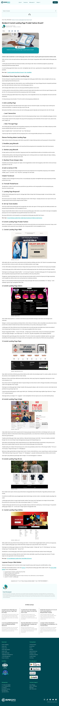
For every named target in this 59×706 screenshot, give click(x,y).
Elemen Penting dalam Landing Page (9, 19)
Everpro (23, 586)
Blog (5, 38)
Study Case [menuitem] (26, 2)
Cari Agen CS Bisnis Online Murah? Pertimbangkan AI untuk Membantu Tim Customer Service (48, 643)
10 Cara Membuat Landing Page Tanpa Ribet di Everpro (19, 577)
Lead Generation (7, 17)
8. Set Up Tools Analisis (7, 30)
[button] (55, 10)
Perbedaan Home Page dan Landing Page (9, 14)
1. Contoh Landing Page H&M (8, 33)
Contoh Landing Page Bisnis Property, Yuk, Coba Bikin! (19, 90)
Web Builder (9, 38)
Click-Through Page (7, 18)
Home (3, 38)
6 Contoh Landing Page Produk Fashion (9, 32)
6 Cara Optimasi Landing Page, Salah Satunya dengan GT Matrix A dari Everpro (24, 236)
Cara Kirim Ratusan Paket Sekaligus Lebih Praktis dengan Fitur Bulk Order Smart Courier (29, 630)
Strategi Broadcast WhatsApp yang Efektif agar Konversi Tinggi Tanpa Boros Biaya (9, 630)
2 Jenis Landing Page (6, 15)
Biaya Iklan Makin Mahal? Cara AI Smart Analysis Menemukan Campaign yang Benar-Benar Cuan (29, 643)
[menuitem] (20, 2)
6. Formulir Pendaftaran (8, 28)
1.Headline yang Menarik (8, 21)
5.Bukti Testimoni (7, 26)
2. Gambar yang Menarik (8, 22)
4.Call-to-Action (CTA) (7, 25)
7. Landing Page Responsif (8, 29)
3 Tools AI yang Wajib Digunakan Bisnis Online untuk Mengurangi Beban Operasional (10, 643)
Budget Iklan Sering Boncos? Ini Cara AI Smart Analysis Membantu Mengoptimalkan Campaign (48, 630)
